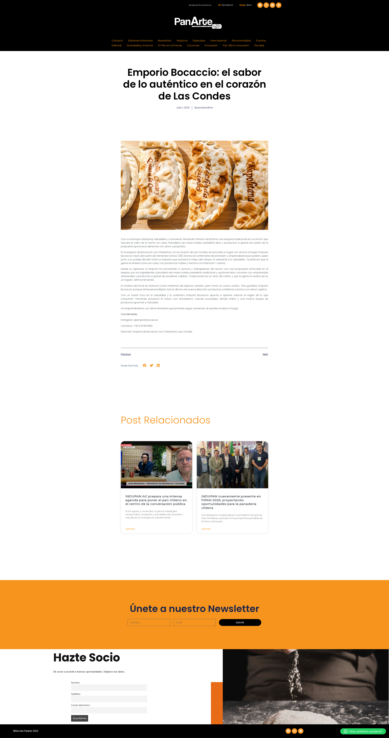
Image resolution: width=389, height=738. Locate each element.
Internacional (218, 40)
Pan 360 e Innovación (236, 45)
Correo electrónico (80, 705)
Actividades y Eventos (140, 45)
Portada (259, 45)
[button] (144, 365)
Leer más (130, 529)
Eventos (261, 40)
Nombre (75, 682)
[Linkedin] (272, 5)
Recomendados (241, 40)
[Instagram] (266, 5)
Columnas (193, 45)
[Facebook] (260, 5)
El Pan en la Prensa (170, 45)
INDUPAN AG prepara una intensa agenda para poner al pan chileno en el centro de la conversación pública (156, 500)
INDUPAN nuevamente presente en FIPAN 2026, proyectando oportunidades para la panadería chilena (231, 502)
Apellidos (76, 694)
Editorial (117, 45)
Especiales (199, 40)
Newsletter (165, 40)
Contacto (117, 40)
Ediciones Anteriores (140, 40)
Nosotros (182, 40)
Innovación (211, 45)
